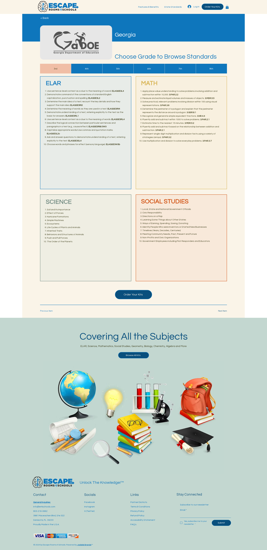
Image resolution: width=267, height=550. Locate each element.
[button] (227, 7)
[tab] (55, 68)
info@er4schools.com (44, 507)
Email (183, 510)
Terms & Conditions (140, 507)
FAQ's (133, 524)
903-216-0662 (40, 511)
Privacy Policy (137, 511)
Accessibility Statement (142, 520)
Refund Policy (137, 515)
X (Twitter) (89, 511)
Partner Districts (138, 502)
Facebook (89, 502)
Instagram (89, 507)
